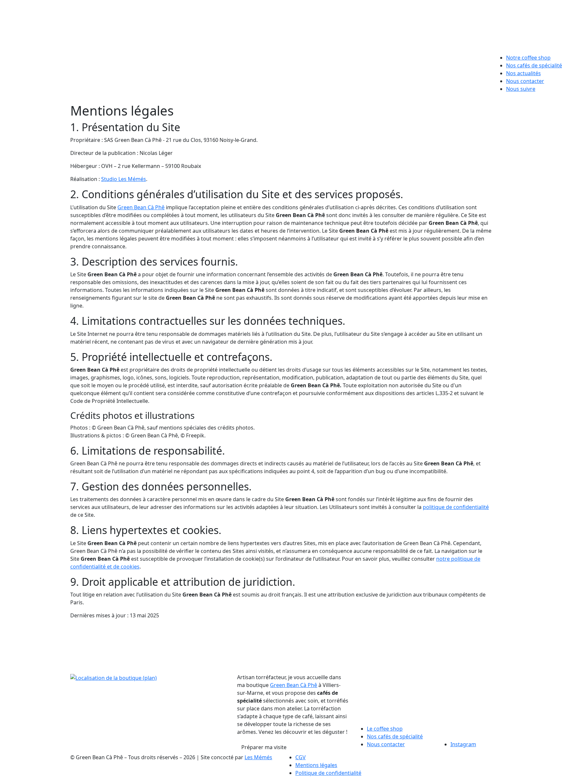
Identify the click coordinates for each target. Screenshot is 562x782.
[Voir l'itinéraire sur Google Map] (113, 677)
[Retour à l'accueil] (281, 24)
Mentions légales (316, 765)
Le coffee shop (385, 728)
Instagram (463, 744)
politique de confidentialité (456, 507)
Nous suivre (520, 88)
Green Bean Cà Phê (141, 207)
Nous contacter (525, 81)
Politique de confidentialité (328, 772)
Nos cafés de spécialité (534, 65)
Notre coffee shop (528, 57)
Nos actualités (523, 73)
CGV (300, 757)
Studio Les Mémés (123, 179)
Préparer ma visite (264, 747)
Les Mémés (258, 757)
